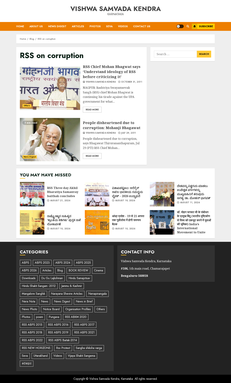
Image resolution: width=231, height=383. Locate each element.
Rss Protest (63, 348)
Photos (95, 26)
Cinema (98, 270)
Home (20, 26)
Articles (78, 26)
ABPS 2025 (83, 263)
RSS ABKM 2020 (75, 317)
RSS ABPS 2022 (32, 340)
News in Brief (84, 301)
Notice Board (51, 309)
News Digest (57, 26)
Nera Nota (28, 301)
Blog (60, 270)
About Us (36, 26)
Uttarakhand (41, 356)
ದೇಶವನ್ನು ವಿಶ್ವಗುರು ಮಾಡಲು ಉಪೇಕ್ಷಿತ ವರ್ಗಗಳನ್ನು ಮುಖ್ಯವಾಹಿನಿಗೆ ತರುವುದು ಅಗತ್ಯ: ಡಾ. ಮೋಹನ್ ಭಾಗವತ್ (162, 194)
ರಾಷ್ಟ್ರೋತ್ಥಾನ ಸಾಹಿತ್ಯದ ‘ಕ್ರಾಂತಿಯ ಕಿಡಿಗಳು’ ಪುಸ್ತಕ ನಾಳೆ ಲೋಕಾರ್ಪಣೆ (32, 222)
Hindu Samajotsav (79, 278)
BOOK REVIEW (78, 270)
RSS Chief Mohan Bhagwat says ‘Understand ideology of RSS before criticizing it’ (50, 88)
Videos (123, 26)
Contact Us (141, 26)
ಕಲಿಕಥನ (26, 363)
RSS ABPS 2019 (58, 332)
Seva (109, 26)
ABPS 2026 (29, 270)
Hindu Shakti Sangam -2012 (39, 286)
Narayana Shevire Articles (66, 294)
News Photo (29, 309)
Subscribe (206, 26)
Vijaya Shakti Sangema (81, 356)
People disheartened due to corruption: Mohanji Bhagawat (50, 139)
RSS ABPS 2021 (84, 332)
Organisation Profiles (78, 309)
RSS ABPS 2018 (32, 332)
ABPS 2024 (62, 263)
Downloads (29, 278)
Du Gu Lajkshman (52, 278)
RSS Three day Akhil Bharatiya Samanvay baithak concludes (32, 194)
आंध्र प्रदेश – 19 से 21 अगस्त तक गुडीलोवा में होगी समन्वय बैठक (97, 222)
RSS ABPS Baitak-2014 (62, 340)
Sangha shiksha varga (89, 348)
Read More (92, 109)
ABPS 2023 (42, 263)
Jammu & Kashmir (71, 286)
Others (27, 105)
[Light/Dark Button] (180, 26)
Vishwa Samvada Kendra (115, 8)
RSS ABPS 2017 (84, 325)
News (44, 301)
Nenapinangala (97, 294)
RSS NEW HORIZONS (36, 348)
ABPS (25, 263)
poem (39, 317)
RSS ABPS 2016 (58, 325)
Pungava (54, 317)
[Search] (188, 26)
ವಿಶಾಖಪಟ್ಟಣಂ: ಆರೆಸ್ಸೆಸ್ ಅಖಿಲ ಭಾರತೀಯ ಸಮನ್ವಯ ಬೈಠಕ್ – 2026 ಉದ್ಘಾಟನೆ (97, 194)
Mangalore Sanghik (33, 294)
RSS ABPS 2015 (32, 325)
